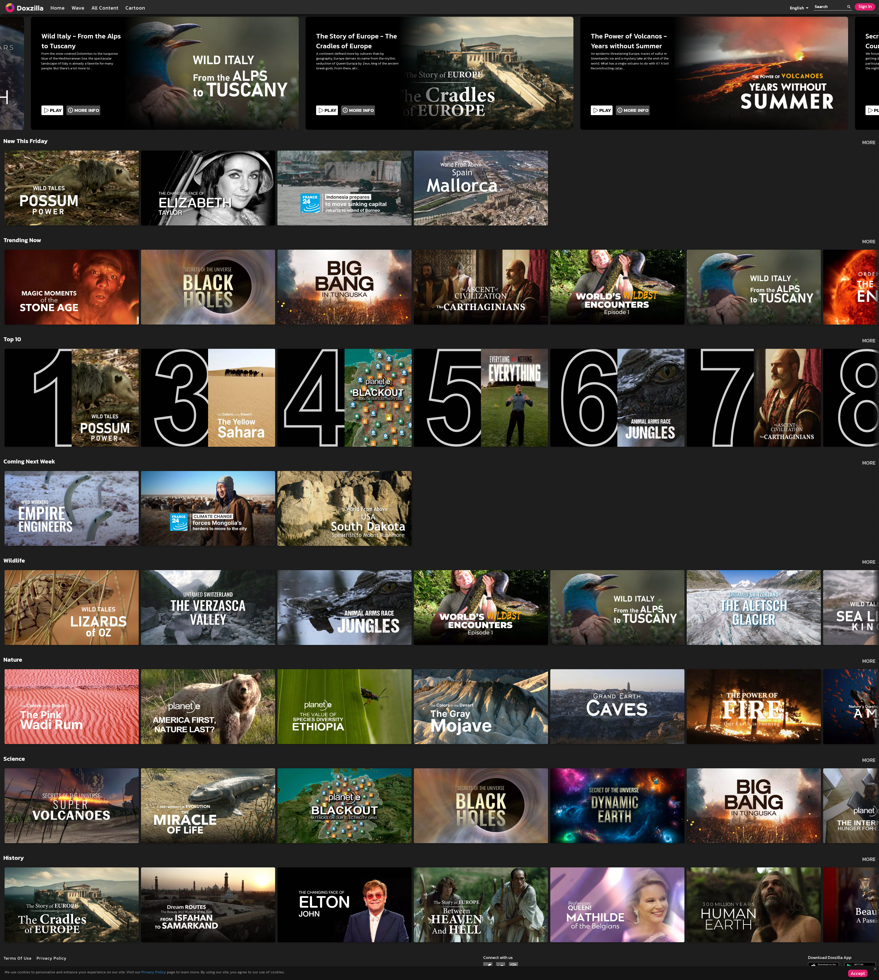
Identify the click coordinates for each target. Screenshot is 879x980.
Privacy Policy (154, 972)
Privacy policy (52, 958)
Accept (858, 973)
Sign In (865, 6)
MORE (869, 143)
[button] (787, 5)
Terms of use (17, 958)
